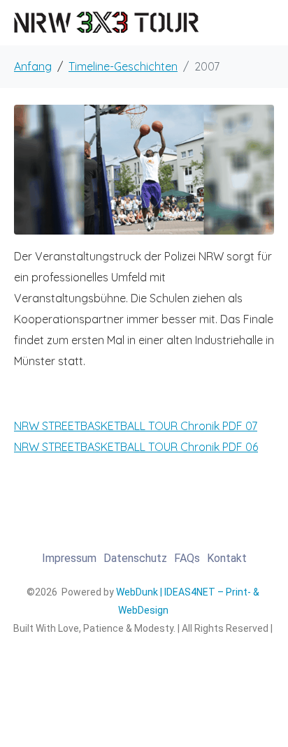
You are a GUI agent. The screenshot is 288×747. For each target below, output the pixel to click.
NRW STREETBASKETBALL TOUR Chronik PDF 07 (135, 426)
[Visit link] (143, 623)
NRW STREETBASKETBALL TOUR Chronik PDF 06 (136, 447)
